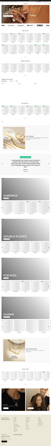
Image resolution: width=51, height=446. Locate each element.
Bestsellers (15, 420)
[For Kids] (38, 399)
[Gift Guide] (13, 399)
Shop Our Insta (39, 420)
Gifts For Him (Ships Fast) (16, 426)
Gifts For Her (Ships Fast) (16, 425)
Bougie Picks (15, 431)
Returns (27, 426)
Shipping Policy (27, 421)
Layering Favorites (16, 430)
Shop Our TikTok (40, 421)
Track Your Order (28, 420)
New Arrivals (15, 421)
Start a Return (27, 425)
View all (25, 75)
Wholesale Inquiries (40, 425)
